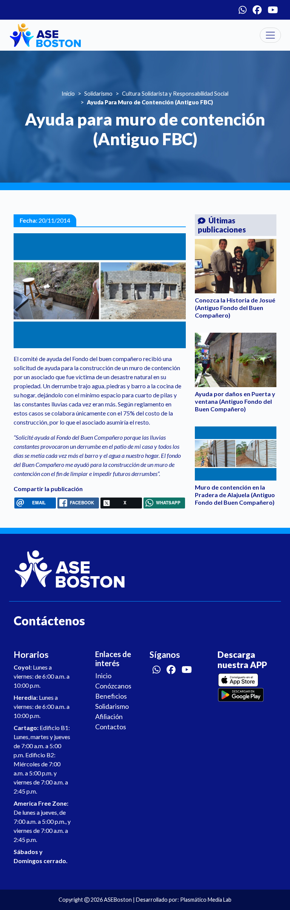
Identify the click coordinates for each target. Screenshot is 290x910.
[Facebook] (257, 10)
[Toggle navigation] (270, 35)
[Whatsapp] (243, 10)
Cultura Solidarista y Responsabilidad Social (175, 93)
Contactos (110, 726)
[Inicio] (45, 35)
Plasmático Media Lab (205, 899)
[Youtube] (273, 10)
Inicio (68, 93)
